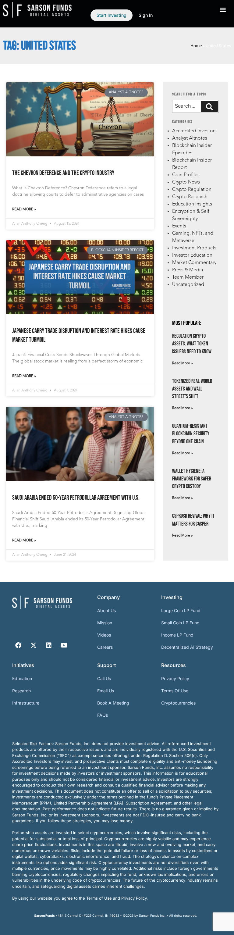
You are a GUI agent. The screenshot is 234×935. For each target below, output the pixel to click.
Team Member (188, 277)
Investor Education (192, 255)
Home (196, 45)
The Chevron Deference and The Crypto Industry (63, 173)
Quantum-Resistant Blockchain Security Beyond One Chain (190, 433)
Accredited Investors (194, 131)
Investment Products (194, 248)
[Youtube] (64, 645)
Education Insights (192, 204)
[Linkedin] (49, 645)
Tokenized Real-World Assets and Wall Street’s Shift (192, 389)
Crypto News (186, 182)
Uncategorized (188, 284)
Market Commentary (194, 262)
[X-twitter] (33, 645)
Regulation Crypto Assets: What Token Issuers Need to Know (191, 344)
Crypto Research (189, 196)
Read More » (24, 209)
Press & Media (187, 270)
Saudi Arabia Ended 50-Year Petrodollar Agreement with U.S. (76, 497)
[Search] (209, 106)
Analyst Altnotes (189, 138)
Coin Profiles (186, 175)
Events (179, 226)
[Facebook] (18, 645)
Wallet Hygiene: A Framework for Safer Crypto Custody (191, 479)
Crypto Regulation (191, 189)
